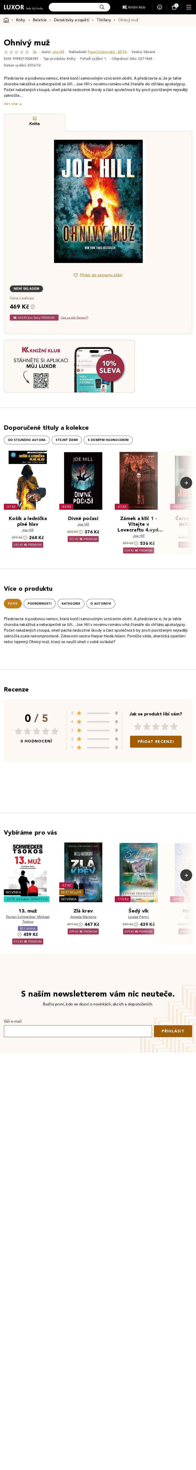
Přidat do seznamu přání (101, 275)
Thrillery (104, 20)
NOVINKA (13, 892)
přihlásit (173, 1031)
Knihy (20, 20)
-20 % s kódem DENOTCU (27, 899)
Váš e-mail (13, 1021)
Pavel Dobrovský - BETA (107, 52)
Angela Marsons (83, 917)
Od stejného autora (27, 440)
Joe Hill (58, 52)
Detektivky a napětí (71, 20)
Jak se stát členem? (74, 317)
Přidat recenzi (156, 741)
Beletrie (40, 20)
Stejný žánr (67, 440)
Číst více (11, 104)
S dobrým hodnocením (108, 440)
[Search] (102, 7)
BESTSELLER (71, 892)
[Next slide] (152, 201)
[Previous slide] (44, 201)
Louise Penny (138, 917)
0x (35, 52)
